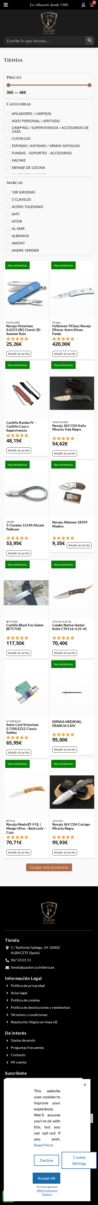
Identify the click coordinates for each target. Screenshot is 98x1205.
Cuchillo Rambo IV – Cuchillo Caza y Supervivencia (21, 426)
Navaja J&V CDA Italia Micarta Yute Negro (69, 428)
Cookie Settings (79, 1160)
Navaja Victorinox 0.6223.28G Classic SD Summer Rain (23, 330)
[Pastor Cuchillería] (49, 23)
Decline (46, 1160)
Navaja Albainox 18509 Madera (69, 524)
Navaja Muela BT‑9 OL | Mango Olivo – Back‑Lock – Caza (26, 828)
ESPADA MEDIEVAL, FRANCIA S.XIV (67, 724)
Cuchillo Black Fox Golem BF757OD (24, 627)
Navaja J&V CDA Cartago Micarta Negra (71, 826)
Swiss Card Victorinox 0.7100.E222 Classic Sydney (22, 728)
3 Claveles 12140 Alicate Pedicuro (25, 527)
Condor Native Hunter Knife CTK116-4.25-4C (69, 627)
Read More (43, 1145)
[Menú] (6, 5)
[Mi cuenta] (83, 5)
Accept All (46, 1178)
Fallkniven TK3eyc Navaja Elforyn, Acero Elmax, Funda (71, 330)
